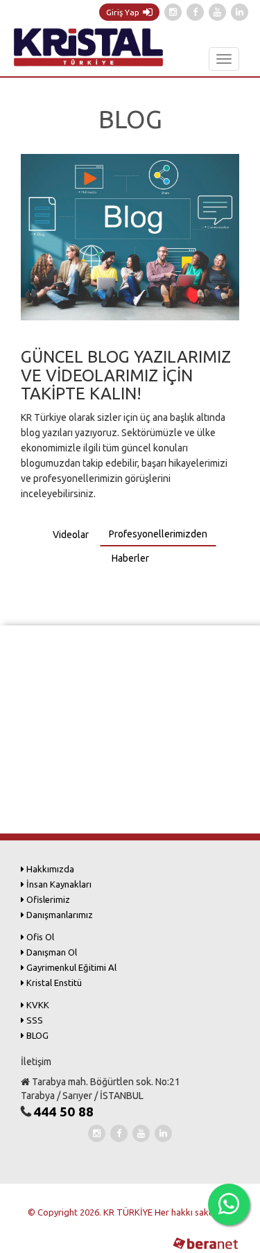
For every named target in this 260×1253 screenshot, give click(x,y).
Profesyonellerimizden (158, 533)
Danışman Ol (50, 952)
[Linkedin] (239, 12)
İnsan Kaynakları (58, 884)
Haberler (130, 558)
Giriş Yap (122, 12)
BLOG (36, 1035)
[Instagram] (173, 12)
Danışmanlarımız (58, 914)
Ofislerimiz (47, 899)
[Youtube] (217, 12)
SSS (33, 1020)
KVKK (36, 1005)
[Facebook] (195, 12)
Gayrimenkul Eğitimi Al (70, 967)
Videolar (71, 534)
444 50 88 (63, 1111)
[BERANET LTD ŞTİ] (204, 1242)
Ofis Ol (39, 937)
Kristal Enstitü (53, 982)
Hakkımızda (49, 869)
